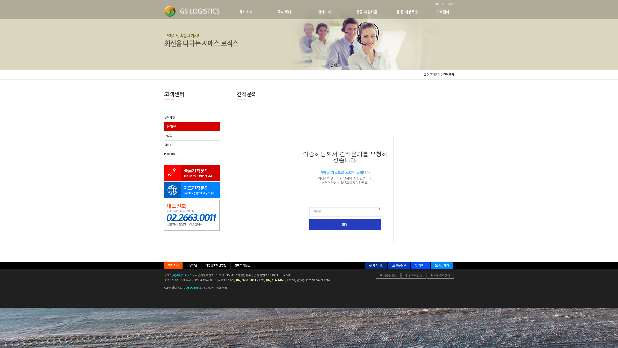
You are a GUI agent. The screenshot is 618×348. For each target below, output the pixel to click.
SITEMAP (449, 4)
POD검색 (170, 154)
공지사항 (169, 117)
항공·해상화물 (366, 12)
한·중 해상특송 (407, 12)
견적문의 (172, 126)
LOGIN (438, 4)
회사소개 (246, 12)
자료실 (168, 135)
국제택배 (284, 12)
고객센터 (442, 12)
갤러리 (168, 145)
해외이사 (324, 12)
